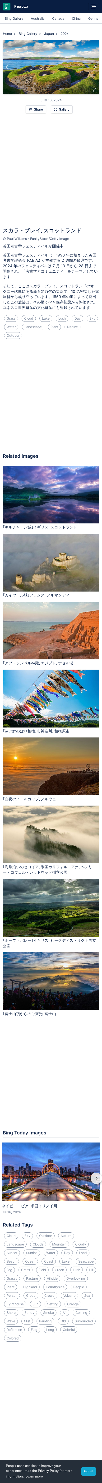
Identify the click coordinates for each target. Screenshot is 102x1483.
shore (11, 1312)
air (65, 1312)
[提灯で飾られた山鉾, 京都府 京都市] (94, 67)
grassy (12, 1278)
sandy (29, 1312)
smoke (48, 1312)
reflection (14, 1330)
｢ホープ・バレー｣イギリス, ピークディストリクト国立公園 (49, 943)
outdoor (13, 335)
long (50, 1330)
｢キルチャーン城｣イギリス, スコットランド (40, 527)
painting (45, 1321)
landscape (33, 327)
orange (73, 1304)
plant (54, 327)
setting (52, 1304)
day (77, 318)
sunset (12, 1253)
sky (92, 318)
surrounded (84, 1321)
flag (34, 1330)
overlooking (75, 1278)
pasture (32, 1278)
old (63, 1321)
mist (27, 1321)
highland (30, 1287)
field (42, 1270)
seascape (86, 1261)
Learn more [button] (34, 1476)
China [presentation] (76, 18)
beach (11, 1261)
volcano (69, 1295)
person (12, 1295)
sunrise (31, 1253)
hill (91, 1270)
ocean (30, 1261)
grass (11, 318)
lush (62, 318)
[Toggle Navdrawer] (93, 6)
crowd (49, 1295)
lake (46, 318)
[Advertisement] (51, 172)
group (31, 1295)
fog (9, 1270)
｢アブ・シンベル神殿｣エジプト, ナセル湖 (38, 663)
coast (48, 1261)
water (11, 327)
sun (35, 1304)
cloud (28, 318)
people (78, 1287)
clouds (38, 1244)
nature (72, 327)
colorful (69, 1330)
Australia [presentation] (38, 18)
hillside (52, 1278)
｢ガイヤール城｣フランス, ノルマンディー (38, 595)
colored (13, 1338)
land (83, 1253)
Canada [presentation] (58, 18)
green (59, 1270)
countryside (55, 1287)
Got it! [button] (88, 1471)
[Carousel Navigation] (51, 1181)
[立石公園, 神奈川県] (7, 67)
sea (87, 1295)
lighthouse (15, 1304)
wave (11, 1321)
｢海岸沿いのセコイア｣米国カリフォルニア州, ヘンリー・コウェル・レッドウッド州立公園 (47, 869)
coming (81, 1312)
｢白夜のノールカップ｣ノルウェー (31, 799)
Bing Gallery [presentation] (14, 18)
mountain (59, 1244)
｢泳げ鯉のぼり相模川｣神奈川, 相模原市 (36, 731)
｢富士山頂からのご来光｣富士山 (29, 1013)
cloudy (80, 1244)
